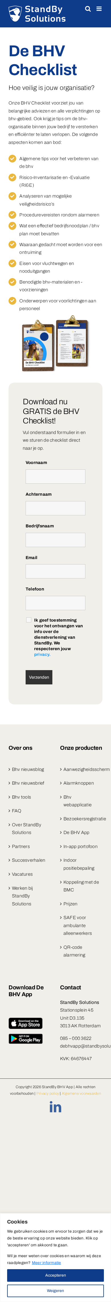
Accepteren (55, 1275)
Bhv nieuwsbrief (28, 783)
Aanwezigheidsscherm (81, 769)
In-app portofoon (80, 846)
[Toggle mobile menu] (99, 9)
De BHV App (76, 832)
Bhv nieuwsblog (28, 769)
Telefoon (35, 589)
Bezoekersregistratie (81, 818)
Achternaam (39, 494)
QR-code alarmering (74, 951)
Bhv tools (21, 797)
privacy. (42, 654)
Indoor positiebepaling (78, 864)
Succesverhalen (28, 860)
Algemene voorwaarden (81, 1094)
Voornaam (36, 462)
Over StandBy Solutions (26, 828)
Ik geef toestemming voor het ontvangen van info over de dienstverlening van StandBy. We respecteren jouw (58, 637)
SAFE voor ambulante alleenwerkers (77, 925)
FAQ (17, 810)
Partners (21, 846)
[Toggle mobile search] (88, 9)
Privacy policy (47, 1094)
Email (31, 557)
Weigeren (55, 1291)
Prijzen (70, 903)
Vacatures (22, 874)
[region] (55, 1257)
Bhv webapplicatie (77, 801)
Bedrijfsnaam (40, 526)
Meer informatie (46, 1263)
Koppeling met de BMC (81, 886)
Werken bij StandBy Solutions (22, 896)
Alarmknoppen (78, 783)
